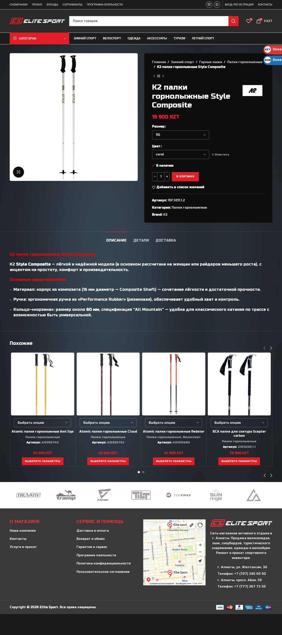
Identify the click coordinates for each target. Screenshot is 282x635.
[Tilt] (141, 495)
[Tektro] (178, 495)
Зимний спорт (182, 62)
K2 (165, 215)
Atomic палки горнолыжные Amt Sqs (43, 431)
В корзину (185, 176)
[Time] (103, 495)
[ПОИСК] (233, 21)
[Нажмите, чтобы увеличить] (18, 172)
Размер (158, 126)
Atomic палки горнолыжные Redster (173, 431)
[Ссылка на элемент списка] (41, 530)
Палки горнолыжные (244, 62)
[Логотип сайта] (37, 21)
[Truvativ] (28, 495)
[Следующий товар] (163, 76)
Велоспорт (192, 437)
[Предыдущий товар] (154, 76)
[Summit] (253, 495)
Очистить (222, 154)
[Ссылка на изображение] (241, 523)
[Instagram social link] (209, 4)
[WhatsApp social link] (217, 4)
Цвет (156, 146)
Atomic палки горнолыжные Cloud (108, 431)
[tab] (116, 238)
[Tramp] (66, 495)
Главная (159, 62)
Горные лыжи (210, 62)
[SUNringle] (216, 495)
